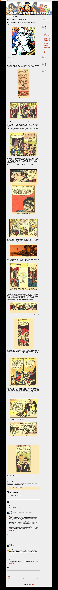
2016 (44, 58)
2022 (44, 28)
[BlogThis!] (19, 487)
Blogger (33, 584)
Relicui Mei (44, 17)
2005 (44, 71)
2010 (44, 65)
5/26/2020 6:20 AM (11, 530)
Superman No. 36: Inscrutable (46, 49)
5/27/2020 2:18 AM (11, 563)
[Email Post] (16, 487)
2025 (44, 25)
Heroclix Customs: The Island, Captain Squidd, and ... (47, 40)
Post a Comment (10, 576)
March (45, 52)
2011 (44, 64)
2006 (44, 70)
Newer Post (9, 578)
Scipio (10, 500)
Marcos (10, 549)
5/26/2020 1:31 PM (11, 546)
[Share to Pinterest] (21, 487)
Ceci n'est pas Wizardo (47, 38)
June (44, 33)
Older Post (38, 578)
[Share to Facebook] (20, 487)
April (44, 51)
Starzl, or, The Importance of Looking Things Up (47, 35)
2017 (44, 57)
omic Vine (11, 483)
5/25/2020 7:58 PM (11, 508)
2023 (44, 27)
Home (23, 578)
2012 (44, 63)
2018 (44, 56)
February (45, 53)
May (44, 34)
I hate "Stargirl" (46, 37)
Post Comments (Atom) (14, 579)
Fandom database (17, 483)
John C (10, 516)
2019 (44, 55)
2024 (44, 26)
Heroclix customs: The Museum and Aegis (47, 45)
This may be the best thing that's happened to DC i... (47, 47)
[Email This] (18, 487)
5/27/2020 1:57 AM (11, 554)
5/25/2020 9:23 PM (11, 513)
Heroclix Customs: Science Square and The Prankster (47, 43)
